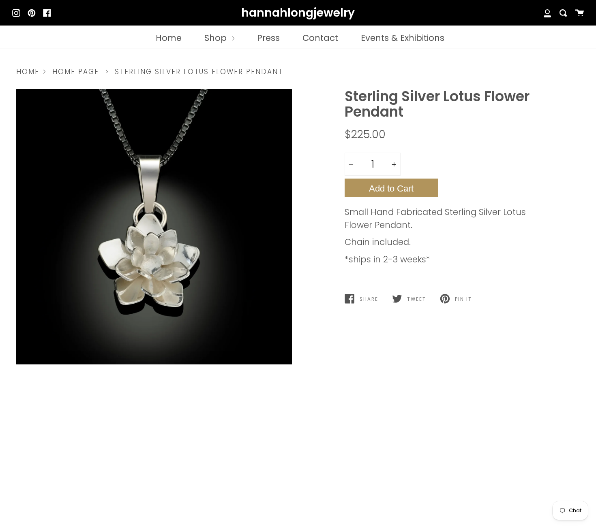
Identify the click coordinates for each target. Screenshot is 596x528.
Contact (320, 38)
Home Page (75, 72)
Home (169, 38)
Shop (216, 38)
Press (268, 38)
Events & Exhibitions (402, 38)
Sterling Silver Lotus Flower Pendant (199, 72)
